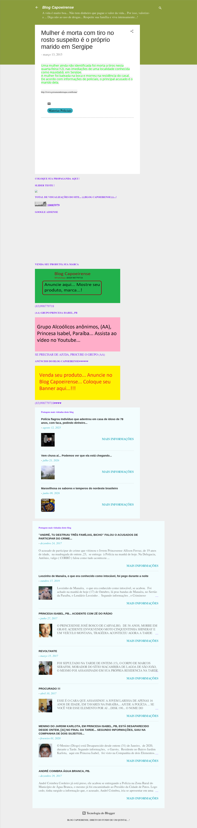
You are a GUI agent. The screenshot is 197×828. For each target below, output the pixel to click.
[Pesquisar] (160, 8)
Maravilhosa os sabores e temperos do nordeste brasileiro (79, 488)
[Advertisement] (161, 44)
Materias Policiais (60, 110)
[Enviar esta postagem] (49, 104)
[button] (132, 31)
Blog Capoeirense (58, 7)
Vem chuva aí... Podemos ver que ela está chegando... (76, 455)
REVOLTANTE (48, 651)
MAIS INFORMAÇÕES (118, 439)
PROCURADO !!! (49, 688)
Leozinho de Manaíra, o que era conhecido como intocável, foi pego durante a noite (93, 576)
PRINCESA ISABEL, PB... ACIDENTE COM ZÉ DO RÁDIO (75, 613)
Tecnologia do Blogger (100, 813)
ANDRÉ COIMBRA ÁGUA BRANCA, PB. (64, 771)
